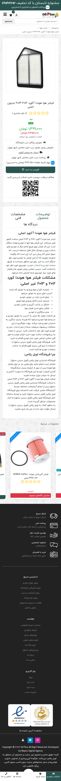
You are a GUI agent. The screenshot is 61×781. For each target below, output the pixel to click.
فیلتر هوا (51, 239)
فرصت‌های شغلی (30, 640)
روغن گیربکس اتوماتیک (30, 588)
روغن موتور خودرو (30, 583)
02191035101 (41, 546)
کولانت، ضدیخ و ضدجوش (30, 603)
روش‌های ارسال (30, 635)
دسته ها (17, 776)
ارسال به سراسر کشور (28, 152)
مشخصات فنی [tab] (18, 216)
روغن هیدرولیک (30, 598)
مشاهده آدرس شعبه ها (30, 730)
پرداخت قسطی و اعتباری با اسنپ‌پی (28, 7)
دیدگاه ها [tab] (31, 224)
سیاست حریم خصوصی (30, 625)
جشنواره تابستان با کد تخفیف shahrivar (30, 3)
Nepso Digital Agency (32, 751)
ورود (30, 677)
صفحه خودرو (49, 265)
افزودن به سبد (32, 169)
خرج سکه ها (30, 645)
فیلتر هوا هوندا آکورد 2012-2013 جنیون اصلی (30, 105)
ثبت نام (30, 682)
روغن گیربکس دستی (31, 593)
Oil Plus (24, 747)
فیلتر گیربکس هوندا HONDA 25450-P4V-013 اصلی (30, 476)
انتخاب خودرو (53, 776)
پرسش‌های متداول (30, 650)
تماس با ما (6, 776)
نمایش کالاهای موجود (39, 495)
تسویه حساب (30, 692)
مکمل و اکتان (30, 608)
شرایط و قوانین (30, 630)
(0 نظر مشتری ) (19, 113)
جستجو (8, 21)
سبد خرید (40, 776)
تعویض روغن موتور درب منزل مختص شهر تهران (30, 147)
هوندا (31, 123)
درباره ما (30, 655)
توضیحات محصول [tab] (43, 216)
